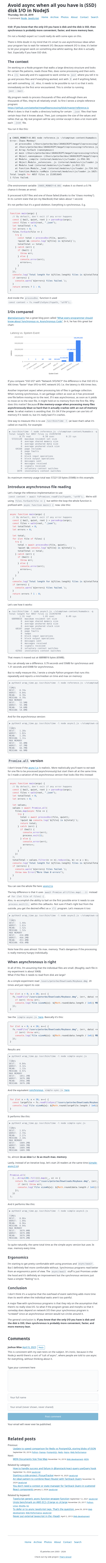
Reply (41, 1347)
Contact (84, 17)
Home (44, 17)
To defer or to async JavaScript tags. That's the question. (43, 1509)
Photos (65, 17)
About (74, 17)
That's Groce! (65, 1556)
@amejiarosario (16, 317)
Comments (19, 1338)
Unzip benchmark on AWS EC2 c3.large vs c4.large (40, 1502)
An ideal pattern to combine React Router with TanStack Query (47, 1478)
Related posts (22, 1438)
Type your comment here (21, 1367)
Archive (54, 17)
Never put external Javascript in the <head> (36, 1516)
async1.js (33, 767)
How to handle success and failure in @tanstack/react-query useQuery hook (54, 1468)
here (30, 1017)
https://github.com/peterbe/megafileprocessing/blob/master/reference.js (48, 107)
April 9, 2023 (29, 1347)
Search (94, 17)
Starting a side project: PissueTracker (33, 1475)
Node (24, 18)
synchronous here (49, 1090)
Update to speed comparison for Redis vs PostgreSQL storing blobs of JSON (54, 1448)
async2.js (48, 886)
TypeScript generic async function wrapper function (41, 1498)
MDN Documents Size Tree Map (30, 1459)
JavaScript (33, 18)
